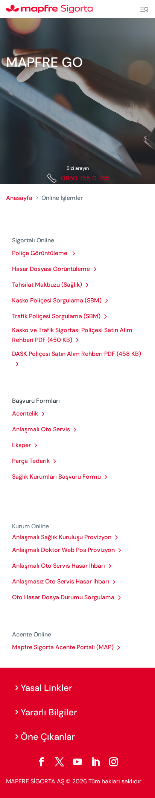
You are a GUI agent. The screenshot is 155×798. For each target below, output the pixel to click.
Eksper (21, 445)
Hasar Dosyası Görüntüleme (51, 269)
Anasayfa (19, 198)
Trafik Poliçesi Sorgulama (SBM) (56, 316)
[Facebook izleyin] (41, 761)
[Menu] (144, 9)
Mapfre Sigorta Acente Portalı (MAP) (63, 647)
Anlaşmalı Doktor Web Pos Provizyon (63, 550)
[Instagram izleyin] (113, 761)
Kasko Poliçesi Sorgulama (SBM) (57, 300)
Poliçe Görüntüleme (40, 253)
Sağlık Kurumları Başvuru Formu (56, 477)
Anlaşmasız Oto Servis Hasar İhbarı (60, 581)
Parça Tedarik (31, 461)
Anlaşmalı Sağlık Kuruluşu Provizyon (61, 537)
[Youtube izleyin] (77, 761)
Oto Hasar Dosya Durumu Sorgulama (63, 597)
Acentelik (25, 413)
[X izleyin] (59, 761)
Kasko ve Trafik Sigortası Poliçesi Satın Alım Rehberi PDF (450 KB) (72, 335)
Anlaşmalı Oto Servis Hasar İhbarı (58, 566)
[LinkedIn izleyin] (95, 761)
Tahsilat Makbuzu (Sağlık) (47, 285)
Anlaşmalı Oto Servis (41, 429)
